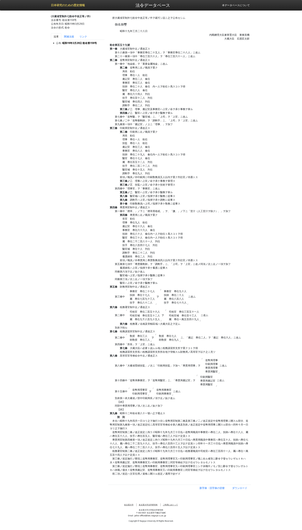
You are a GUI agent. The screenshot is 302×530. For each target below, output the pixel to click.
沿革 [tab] (56, 36)
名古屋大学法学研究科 (148, 504)
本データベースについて (236, 5)
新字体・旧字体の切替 (212, 488)
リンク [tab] (83, 36)
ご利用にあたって (170, 504)
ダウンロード (239, 488)
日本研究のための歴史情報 (68, 5)
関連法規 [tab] (69, 36)
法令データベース (153, 5)
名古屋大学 (129, 504)
